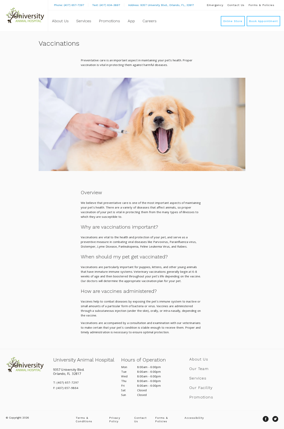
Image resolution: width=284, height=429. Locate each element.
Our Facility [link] (201, 387)
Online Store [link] (232, 21)
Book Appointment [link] (263, 21)
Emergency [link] (215, 5)
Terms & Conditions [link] (84, 419)
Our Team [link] (199, 368)
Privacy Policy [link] (114, 419)
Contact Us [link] (236, 5)
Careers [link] (149, 21)
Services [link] (83, 21)
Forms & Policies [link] (261, 5)
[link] (25, 15)
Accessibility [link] (194, 417)
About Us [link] (60, 21)
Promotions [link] (109, 21)
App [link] (131, 21)
